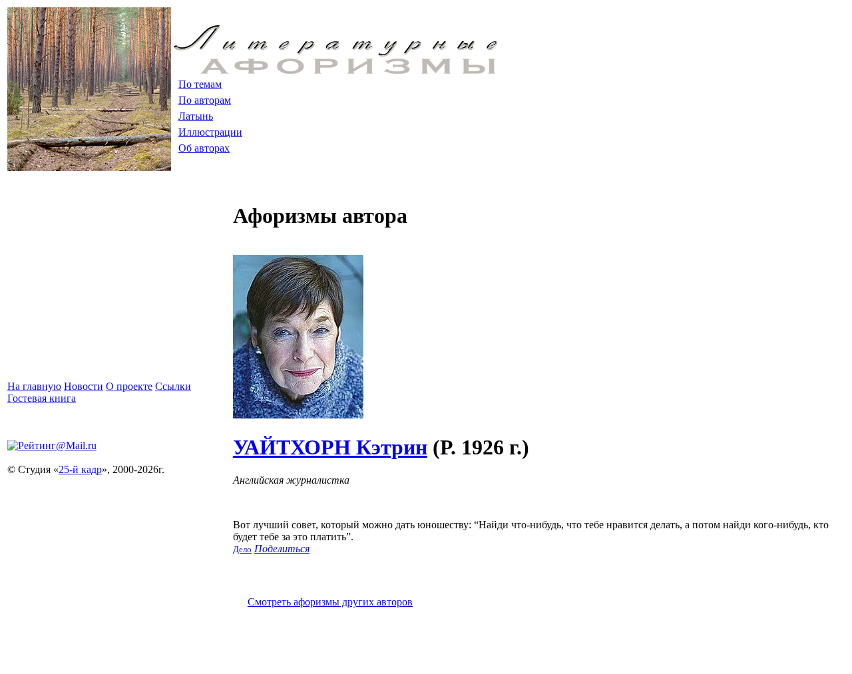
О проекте (129, 386)
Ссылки (173, 386)
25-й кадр (80, 469)
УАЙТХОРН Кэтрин (330, 447)
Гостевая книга (41, 398)
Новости (83, 386)
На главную (34, 386)
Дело (242, 549)
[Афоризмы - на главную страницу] (335, 70)
